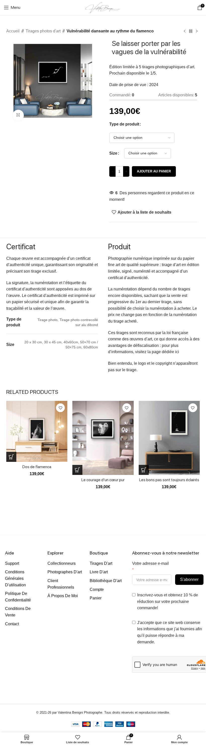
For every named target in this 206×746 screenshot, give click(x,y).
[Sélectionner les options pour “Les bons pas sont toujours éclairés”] (144, 470)
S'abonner (189, 579)
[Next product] (197, 31)
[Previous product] (185, 31)
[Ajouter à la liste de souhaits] (60, 407)
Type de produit (124, 124)
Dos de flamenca (36, 466)
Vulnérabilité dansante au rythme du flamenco (110, 31)
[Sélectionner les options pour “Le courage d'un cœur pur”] (77, 470)
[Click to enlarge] (18, 115)
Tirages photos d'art (43, 31)
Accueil (13, 31)
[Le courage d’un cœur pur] (102, 438)
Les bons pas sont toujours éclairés (169, 479)
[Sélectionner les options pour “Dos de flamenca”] (11, 457)
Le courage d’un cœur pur (103, 479)
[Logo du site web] (103, 7)
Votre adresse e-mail (150, 563)
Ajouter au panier (154, 171)
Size (113, 153)
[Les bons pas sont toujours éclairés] (169, 438)
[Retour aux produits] (191, 31)
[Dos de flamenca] (36, 431)
